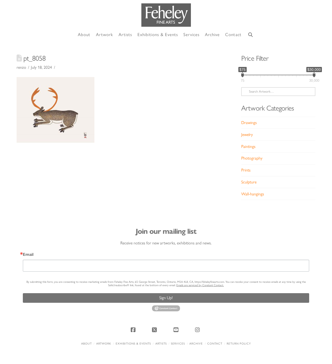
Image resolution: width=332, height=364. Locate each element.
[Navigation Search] (250, 35)
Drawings (249, 122)
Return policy (239, 343)
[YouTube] (177, 330)
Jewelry (247, 134)
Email (28, 254)
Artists (161, 343)
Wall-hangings (252, 193)
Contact (214, 343)
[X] (155, 330)
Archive (196, 343)
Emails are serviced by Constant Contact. (200, 285)
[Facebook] (134, 330)
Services (178, 343)
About (86, 343)
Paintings (248, 146)
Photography (251, 158)
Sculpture (249, 182)
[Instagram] (198, 330)
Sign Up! (166, 297)
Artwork (103, 343)
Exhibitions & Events (133, 343)
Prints (246, 170)
